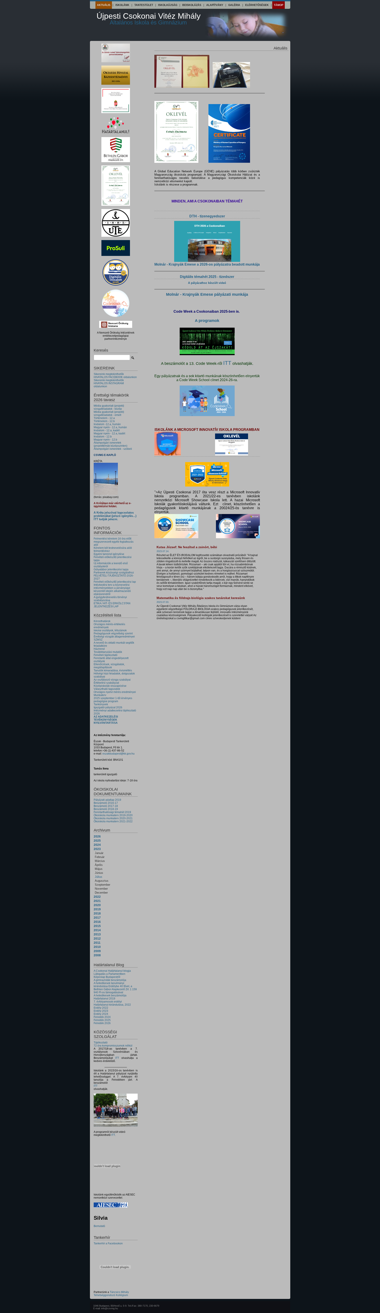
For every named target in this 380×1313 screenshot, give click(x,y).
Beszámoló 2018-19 (106, 809)
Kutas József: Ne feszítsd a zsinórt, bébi (187, 547)
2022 (97, 896)
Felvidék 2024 (102, 1017)
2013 (97, 934)
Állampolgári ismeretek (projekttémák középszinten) (110, 444)
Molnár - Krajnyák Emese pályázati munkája (207, 294)
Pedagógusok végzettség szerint (113, 633)
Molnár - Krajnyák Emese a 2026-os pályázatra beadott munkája (207, 264)
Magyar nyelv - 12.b (105, 439)
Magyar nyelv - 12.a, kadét (109, 433)
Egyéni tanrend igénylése (109, 554)
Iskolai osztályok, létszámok (110, 630)
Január (99, 853)
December (101, 892)
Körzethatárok (102, 621)
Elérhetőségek (257, 5)
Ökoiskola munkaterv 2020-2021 (113, 818)
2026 (97, 836)
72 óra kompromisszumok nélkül (113, 1045)
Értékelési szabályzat (106, 682)
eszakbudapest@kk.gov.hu (118, 753)
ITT (117, 1058)
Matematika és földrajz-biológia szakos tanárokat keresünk (201, 598)
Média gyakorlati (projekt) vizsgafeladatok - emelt (109, 413)
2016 (97, 922)
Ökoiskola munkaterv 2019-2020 (113, 815)
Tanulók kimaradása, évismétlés (113, 670)
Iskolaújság (167, 5)
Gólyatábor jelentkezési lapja (111, 569)
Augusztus (101, 880)
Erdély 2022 (101, 1007)
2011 (97, 942)
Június (99, 872)
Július (98, 876)
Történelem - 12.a (104, 418)
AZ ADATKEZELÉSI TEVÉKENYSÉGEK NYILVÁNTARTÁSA (106, 719)
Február (99, 857)
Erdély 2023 (101, 1010)
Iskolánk (122, 5)
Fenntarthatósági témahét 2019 (112, 812)
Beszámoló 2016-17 (106, 802)
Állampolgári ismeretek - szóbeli (113, 448)
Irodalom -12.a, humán (107, 424)
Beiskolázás (191, 5)
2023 (97, 849)
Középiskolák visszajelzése (110, 685)
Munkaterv (100, 695)
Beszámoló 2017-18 (106, 806)
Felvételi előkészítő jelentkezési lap (115, 581)
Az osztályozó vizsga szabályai (112, 679)
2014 (97, 930)
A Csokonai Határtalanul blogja (112, 970)
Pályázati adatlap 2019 (107, 799)
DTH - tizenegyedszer (207, 216)
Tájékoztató (101, 1042)
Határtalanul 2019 (104, 998)
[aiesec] (111, 1206)
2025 (97, 840)
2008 (97, 955)
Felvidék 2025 (102, 1020)
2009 (97, 951)
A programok (207, 320)
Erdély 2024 (101, 1014)
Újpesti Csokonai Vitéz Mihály (149, 18)
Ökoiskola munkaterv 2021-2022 (113, 821)
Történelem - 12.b (104, 421)
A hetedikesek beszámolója (110, 995)
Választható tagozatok (107, 688)
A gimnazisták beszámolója (110, 980)
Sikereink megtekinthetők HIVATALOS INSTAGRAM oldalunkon (109, 383)
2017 (97, 917)
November (101, 888)
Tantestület (143, 5)
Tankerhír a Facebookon (108, 1243)
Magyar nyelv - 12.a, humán (110, 427)
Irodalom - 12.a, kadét (107, 430)
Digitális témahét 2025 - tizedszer (207, 277)
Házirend (99, 648)
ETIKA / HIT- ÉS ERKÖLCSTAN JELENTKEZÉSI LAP (112, 605)
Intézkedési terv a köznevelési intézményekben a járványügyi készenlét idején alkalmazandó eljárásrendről (112, 589)
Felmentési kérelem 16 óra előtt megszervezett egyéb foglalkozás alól (113, 541)
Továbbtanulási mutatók (108, 652)
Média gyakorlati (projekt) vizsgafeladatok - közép (109, 407)
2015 (97, 926)
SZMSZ (98, 639)
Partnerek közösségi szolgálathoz (114, 572)
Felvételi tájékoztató (105, 655)
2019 (97, 909)
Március (100, 861)
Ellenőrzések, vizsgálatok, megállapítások (109, 666)
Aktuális (103, 5)
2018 (97, 913)
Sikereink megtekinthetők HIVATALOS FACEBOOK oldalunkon (115, 376)
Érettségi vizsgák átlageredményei (114, 636)
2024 (97, 845)
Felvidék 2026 (102, 1023)
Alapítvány (214, 5)
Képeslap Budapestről (107, 977)
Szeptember (102, 884)
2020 (97, 905)
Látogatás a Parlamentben (109, 973)
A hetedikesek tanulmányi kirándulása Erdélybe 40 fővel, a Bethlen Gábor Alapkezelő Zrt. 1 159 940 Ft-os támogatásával (115, 988)
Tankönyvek (101, 704)
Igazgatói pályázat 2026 (108, 707)
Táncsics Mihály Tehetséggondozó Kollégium (111, 1294)
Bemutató (99, 1226)
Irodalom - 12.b (103, 436)
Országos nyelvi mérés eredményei (115, 692)
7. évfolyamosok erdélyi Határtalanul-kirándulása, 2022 (112, 1003)
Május (98, 868)
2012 (97, 938)
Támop (278, 5)
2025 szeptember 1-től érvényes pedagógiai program (113, 700)
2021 (97, 901)
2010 (97, 947)
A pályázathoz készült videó (207, 283)
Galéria (234, 5)
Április (99, 865)
